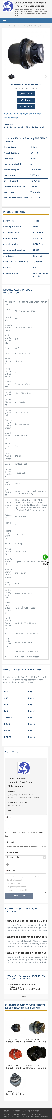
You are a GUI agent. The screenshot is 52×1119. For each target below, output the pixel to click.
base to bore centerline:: (16, 198)
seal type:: (9, 192)
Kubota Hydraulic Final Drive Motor (31, 26)
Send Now (19, 895)
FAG (6, 711)
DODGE (7, 737)
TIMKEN (8, 718)
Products (12, 26)
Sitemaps (35, 1111)
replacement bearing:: (15, 186)
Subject (10, 842)
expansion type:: (11, 273)
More (24, 996)
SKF (6, 698)
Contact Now (26, 94)
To (8, 828)
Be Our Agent (26, 106)
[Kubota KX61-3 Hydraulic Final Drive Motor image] (26, 53)
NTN (6, 705)
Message (10, 871)
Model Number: (11, 153)
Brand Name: (10, 147)
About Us (6, 1111)
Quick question (14, 853)
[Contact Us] (45, 559)
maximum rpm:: (11, 170)
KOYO (7, 724)
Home (4, 26)
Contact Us (16, 1111)
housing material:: (13, 164)
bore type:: (9, 158)
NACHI (7, 731)
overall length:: (11, 175)
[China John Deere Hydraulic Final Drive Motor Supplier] (8, 6)
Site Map (26, 1111)
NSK (6, 692)
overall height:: (11, 181)
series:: (7, 267)
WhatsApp (26, 100)
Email (9, 817)
